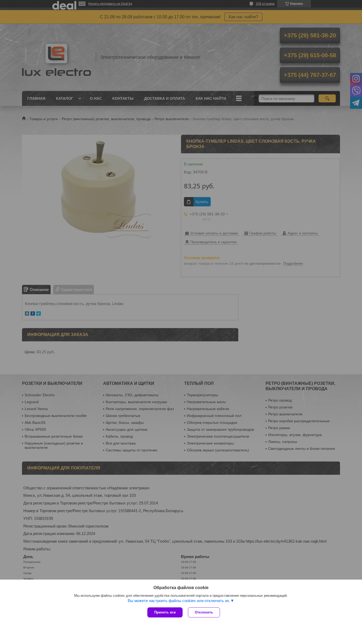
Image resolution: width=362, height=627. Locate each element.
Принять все (165, 612)
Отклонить (204, 612)
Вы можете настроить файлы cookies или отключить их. (179, 600)
